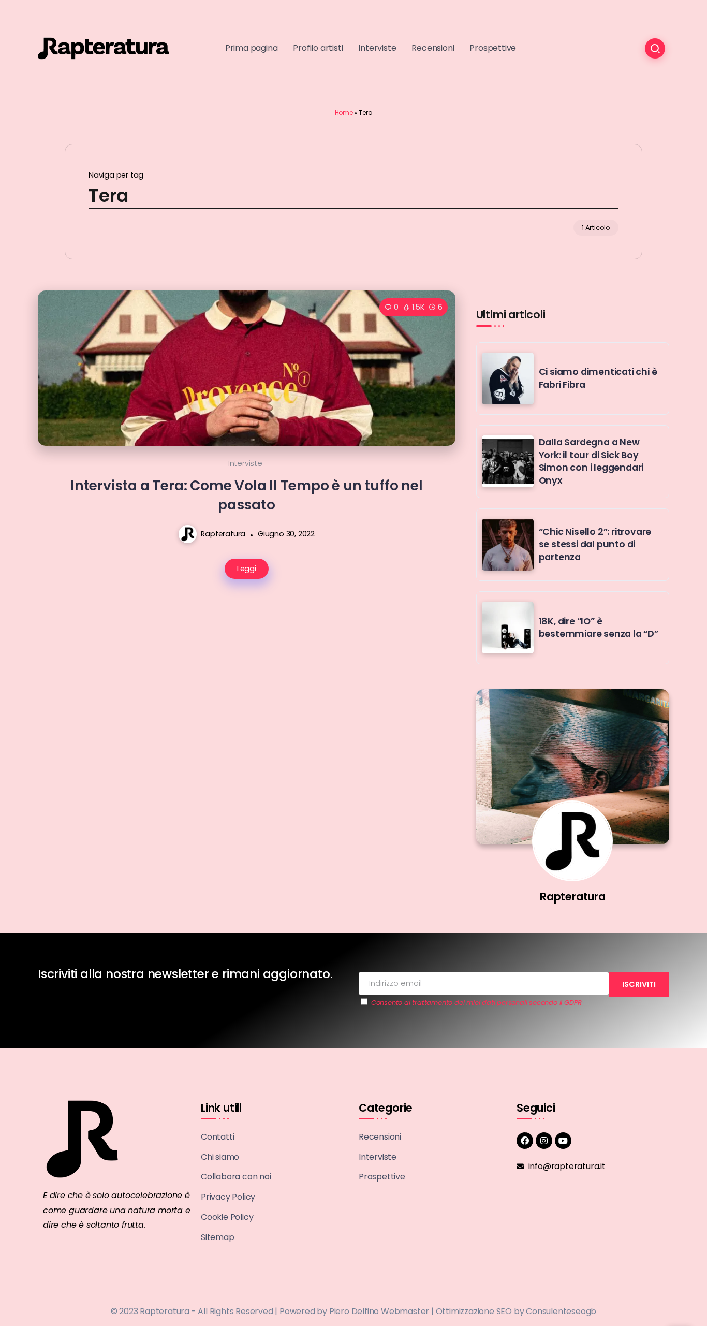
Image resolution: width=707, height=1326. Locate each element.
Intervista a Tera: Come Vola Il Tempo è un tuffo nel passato (246, 495)
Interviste (245, 463)
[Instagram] (544, 1140)
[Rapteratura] (103, 48)
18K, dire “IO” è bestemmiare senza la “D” (598, 627)
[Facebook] (525, 1140)
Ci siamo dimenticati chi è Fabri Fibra (598, 378)
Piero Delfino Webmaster (379, 1311)
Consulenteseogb (561, 1311)
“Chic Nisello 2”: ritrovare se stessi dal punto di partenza (595, 544)
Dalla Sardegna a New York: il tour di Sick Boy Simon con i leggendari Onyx (591, 461)
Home (344, 112)
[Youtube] (563, 1140)
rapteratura (223, 534)
